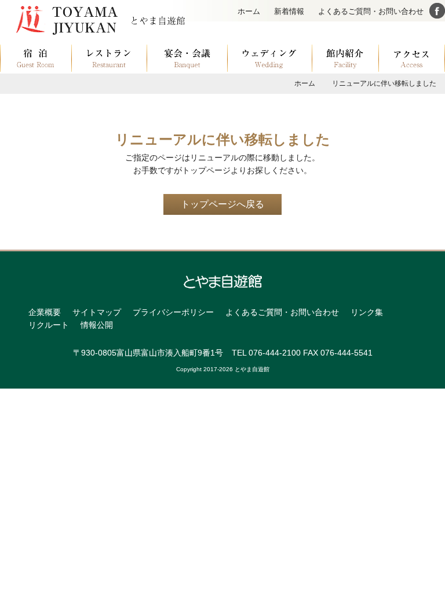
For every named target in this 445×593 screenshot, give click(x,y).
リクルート (48, 325)
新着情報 (289, 11)
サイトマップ (96, 312)
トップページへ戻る (222, 204)
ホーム (249, 11)
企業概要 (44, 312)
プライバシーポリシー (173, 312)
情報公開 (97, 325)
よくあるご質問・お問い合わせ (371, 11)
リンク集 (367, 312)
